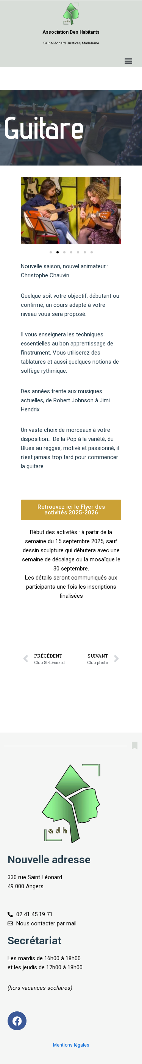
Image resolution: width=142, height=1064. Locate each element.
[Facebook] (17, 1020)
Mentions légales (71, 1045)
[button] (128, 61)
